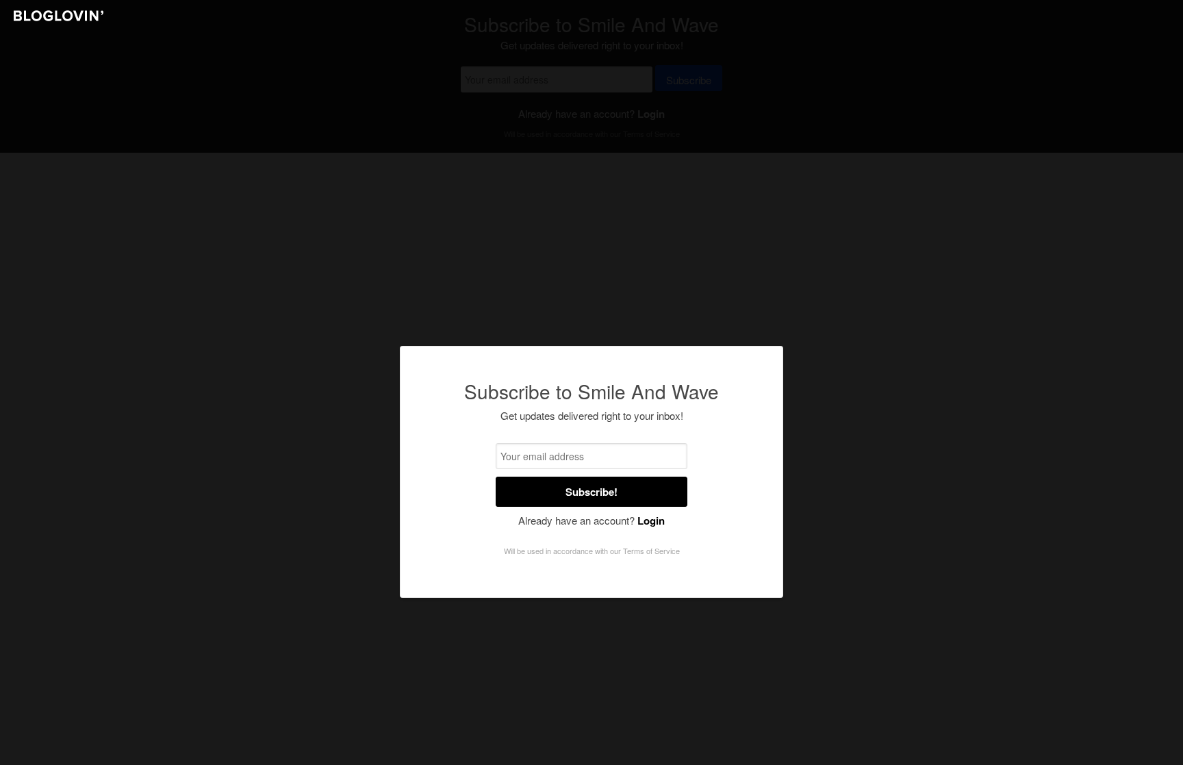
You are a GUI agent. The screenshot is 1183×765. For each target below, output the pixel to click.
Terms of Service (651, 550)
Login (651, 520)
